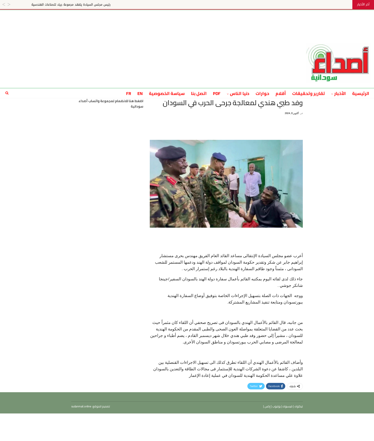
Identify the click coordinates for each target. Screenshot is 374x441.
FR (128, 93)
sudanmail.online (81, 406)
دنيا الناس (239, 93)
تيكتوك (298, 406)
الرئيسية (360, 93)
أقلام (281, 93)
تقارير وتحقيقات (308, 93)
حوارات (262, 93)
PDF (217, 93)
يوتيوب (276, 406)
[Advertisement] (187, 20)
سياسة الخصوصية (167, 93)
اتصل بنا (199, 93)
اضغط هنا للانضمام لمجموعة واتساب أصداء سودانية (111, 104)
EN (140, 93)
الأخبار (340, 93)
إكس (267, 406)
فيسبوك (287, 406)
